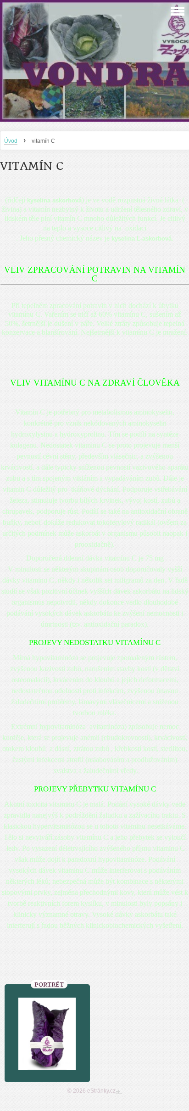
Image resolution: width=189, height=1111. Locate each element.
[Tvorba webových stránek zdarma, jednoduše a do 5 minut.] (119, 1091)
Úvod (10, 141)
